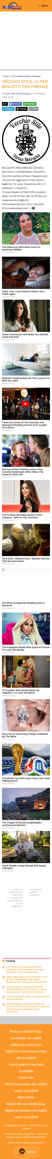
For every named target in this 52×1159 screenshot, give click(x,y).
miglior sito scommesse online (26, 1051)
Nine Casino (26, 1097)
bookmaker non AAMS (26, 1038)
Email (35, 109)
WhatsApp (30, 104)
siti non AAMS (26, 1058)
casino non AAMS (26, 1090)
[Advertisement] (26, 43)
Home (6, 76)
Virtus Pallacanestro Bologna (26, 76)
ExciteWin (26, 1071)
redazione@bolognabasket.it (29, 1142)
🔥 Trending (8, 961)
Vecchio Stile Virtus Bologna (17, 93)
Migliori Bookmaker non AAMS (26, 1110)
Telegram (9, 109)
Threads (22, 109)
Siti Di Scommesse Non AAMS (26, 1084)
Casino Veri (26, 1077)
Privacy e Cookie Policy (26, 1031)
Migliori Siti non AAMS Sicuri (26, 1104)
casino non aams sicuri (26, 1044)
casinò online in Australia (26, 1064)
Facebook (16, 104)
